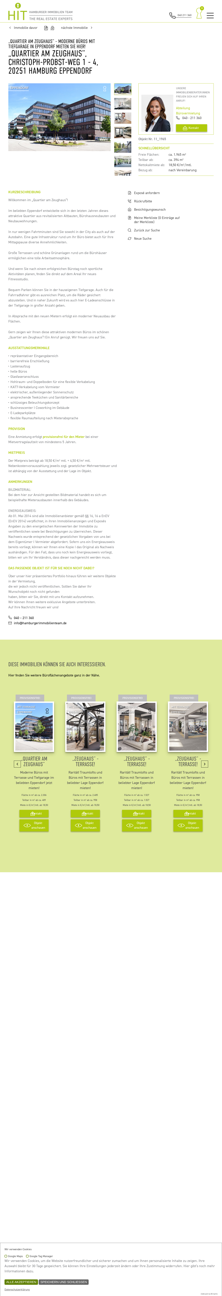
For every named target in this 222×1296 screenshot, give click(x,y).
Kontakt (194, 128)
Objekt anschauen (38, 825)
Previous (17, 117)
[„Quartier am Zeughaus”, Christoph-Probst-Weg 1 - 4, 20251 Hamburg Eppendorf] (34, 748)
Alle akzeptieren (21, 1282)
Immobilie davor (25, 28)
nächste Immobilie (74, 28)
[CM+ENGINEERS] (40, 11)
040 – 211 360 (24, 618)
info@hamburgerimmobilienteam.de (40, 623)
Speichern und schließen (63, 1282)
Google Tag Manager (41, 1256)
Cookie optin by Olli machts (209, 1294)
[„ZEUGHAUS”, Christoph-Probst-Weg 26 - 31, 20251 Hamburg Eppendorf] (85, 748)
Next (101, 117)
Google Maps (15, 1256)
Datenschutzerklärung (17, 1289)
